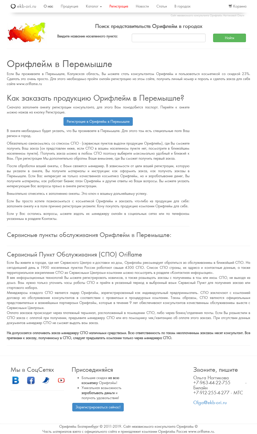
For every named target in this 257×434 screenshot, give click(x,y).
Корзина (239, 6)
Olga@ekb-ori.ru (210, 402)
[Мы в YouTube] (61, 380)
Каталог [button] (92, 6)
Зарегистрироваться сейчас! (98, 407)
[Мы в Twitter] (46, 380)
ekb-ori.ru (26, 6)
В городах (182, 6)
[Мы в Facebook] (31, 380)
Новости (142, 6)
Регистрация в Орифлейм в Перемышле (98, 121)
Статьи (161, 6)
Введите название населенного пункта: (87, 36)
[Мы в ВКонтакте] (16, 380)
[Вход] (219, 6)
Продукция (69, 6)
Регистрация (118, 6)
